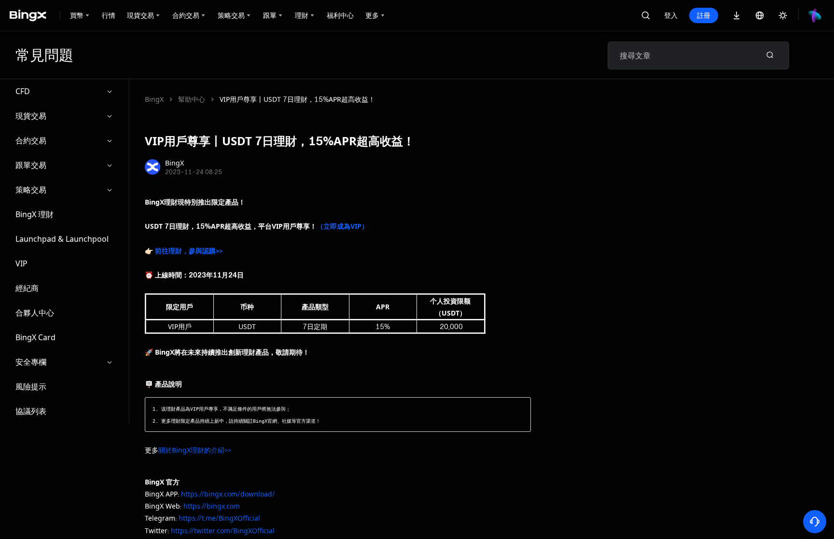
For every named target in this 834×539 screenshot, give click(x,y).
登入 (671, 15)
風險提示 (30, 386)
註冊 (703, 15)
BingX (154, 99)
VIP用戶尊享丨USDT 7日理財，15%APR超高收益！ (297, 99)
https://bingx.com (211, 506)
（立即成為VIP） (342, 226)
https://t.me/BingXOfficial (219, 518)
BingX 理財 (34, 214)
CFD (22, 91)
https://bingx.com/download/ (228, 493)
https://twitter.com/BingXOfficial (223, 530)
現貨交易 (30, 116)
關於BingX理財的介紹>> (194, 450)
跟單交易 (30, 165)
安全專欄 (30, 362)
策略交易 (30, 189)
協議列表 (30, 411)
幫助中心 (191, 99)
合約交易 (30, 140)
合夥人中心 (34, 312)
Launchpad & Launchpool (62, 239)
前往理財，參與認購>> (188, 250)
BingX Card (35, 337)
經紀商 (27, 288)
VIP (21, 263)
